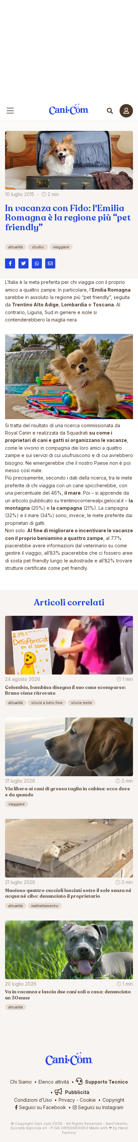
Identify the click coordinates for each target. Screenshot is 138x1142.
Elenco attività (54, 1082)
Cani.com (69, 109)
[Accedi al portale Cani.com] (126, 110)
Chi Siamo (21, 1082)
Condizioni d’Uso (33, 1100)
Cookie (88, 1100)
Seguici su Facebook (42, 1107)
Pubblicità (76, 1092)
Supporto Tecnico (106, 1082)
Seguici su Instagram (100, 1107)
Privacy (67, 1100)
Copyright (113, 1100)
